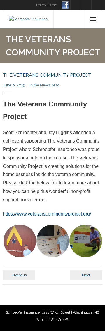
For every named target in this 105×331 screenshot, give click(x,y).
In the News (39, 85)
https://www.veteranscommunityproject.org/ (47, 213)
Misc (56, 85)
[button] (19, 241)
